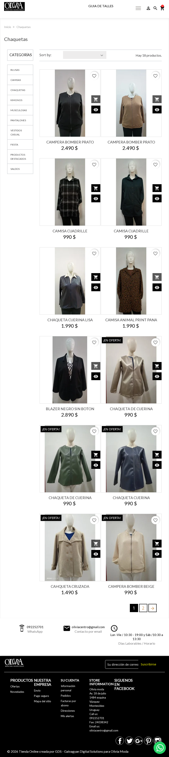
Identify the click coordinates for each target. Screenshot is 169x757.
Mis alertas (67, 716)
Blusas (15, 69)
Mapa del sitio (42, 701)
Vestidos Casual (16, 132)
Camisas (16, 80)
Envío (37, 690)
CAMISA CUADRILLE (70, 231)
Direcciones (68, 710)
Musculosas (19, 110)
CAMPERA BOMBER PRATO (70, 142)
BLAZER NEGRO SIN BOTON (70, 408)
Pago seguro (41, 696)
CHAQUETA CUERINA (131, 497)
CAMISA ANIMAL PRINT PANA (131, 320)
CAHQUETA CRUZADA (70, 586)
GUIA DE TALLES (100, 6)
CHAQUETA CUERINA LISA (70, 320)
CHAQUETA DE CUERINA (131, 408)
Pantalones (18, 120)
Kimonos (16, 100)
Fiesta (14, 144)
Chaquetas (18, 90)
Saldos (15, 168)
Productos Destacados (18, 156)
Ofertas (15, 686)
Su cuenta (70, 680)
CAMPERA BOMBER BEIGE (131, 586)
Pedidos (66, 695)
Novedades (17, 691)
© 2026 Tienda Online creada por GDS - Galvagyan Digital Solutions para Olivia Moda (67, 751)
